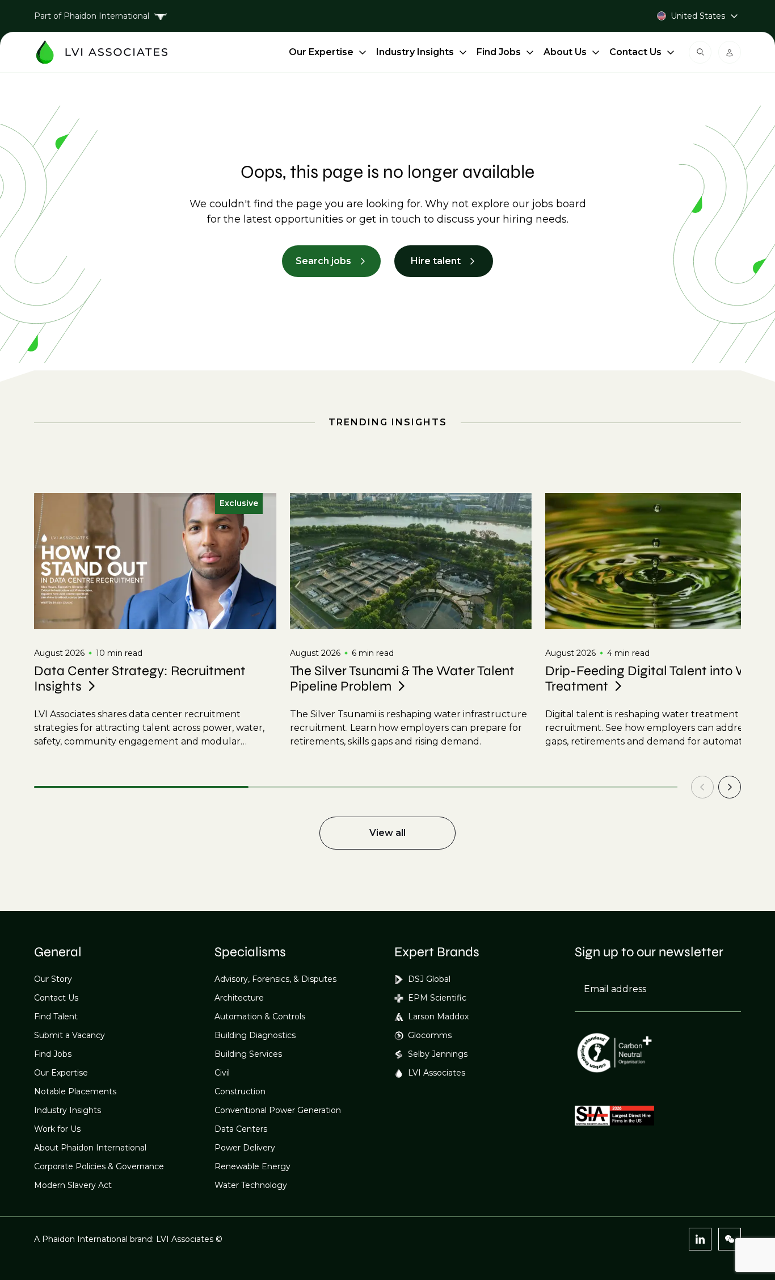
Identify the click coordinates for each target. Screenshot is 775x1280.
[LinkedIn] (700, 1239)
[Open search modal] (700, 52)
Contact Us (635, 52)
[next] (729, 787)
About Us (565, 52)
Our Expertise (321, 52)
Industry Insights (415, 52)
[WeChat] (729, 1239)
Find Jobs (499, 52)
